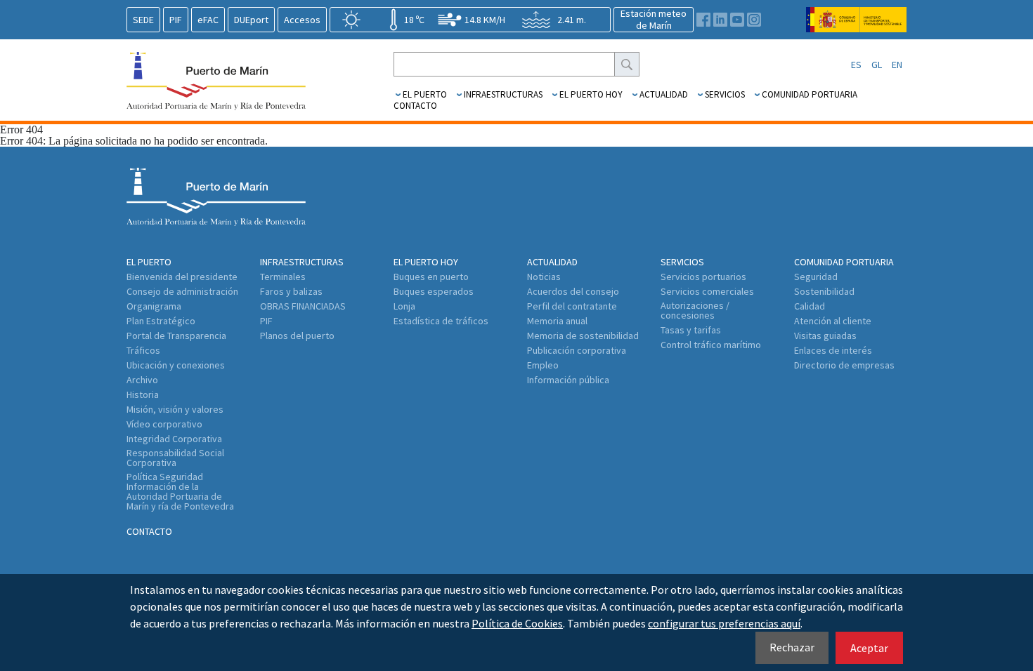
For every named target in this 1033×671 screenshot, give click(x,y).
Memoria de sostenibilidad (583, 335)
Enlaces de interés (833, 350)
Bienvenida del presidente (182, 276)
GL (876, 64)
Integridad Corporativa (174, 439)
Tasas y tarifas (691, 330)
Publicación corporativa (576, 350)
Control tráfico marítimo (711, 345)
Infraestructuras (503, 94)
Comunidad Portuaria (809, 94)
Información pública (568, 380)
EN (897, 64)
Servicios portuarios (703, 276)
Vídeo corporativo (164, 424)
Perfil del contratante (572, 306)
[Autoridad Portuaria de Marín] (856, 26)
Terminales (283, 276)
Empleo (543, 365)
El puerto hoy (591, 94)
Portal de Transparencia (176, 335)
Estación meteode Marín (654, 19)
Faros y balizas (291, 291)
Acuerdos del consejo (573, 291)
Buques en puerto (431, 276)
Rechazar (791, 647)
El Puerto (425, 94)
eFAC (208, 19)
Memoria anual (557, 321)
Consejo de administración (182, 291)
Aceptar (869, 648)
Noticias (544, 276)
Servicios (725, 94)
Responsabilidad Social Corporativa (175, 457)
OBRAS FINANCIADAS (303, 306)
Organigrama (153, 306)
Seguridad (816, 276)
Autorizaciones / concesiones (695, 310)
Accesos (302, 19)
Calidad (809, 306)
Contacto (415, 106)
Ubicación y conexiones (175, 365)
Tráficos (143, 350)
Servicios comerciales (707, 291)
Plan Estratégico (160, 321)
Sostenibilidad (824, 291)
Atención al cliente (832, 321)
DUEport (251, 19)
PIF (175, 19)
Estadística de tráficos (441, 321)
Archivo (142, 380)
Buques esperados (434, 291)
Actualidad (663, 94)
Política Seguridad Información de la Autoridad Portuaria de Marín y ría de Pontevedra (180, 491)
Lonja (404, 306)
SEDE (143, 19)
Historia (142, 394)
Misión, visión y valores (174, 409)
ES (856, 64)
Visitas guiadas (825, 335)
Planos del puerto (297, 335)
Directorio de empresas (844, 365)
